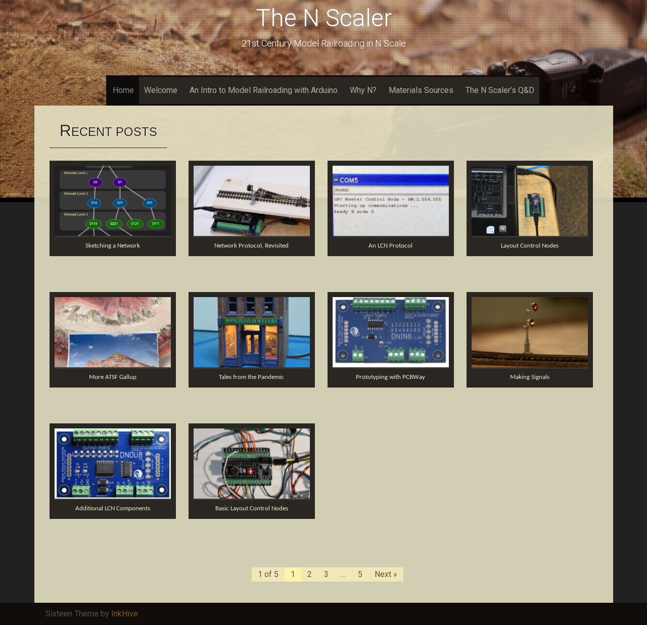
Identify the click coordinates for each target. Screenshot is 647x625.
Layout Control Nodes (530, 246)
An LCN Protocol (390, 246)
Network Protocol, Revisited (251, 246)
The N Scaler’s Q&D (500, 90)
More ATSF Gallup (112, 377)
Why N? (363, 90)
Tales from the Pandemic (251, 377)
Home (123, 90)
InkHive (124, 613)
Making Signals (529, 377)
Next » (386, 574)
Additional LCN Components (112, 508)
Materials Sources (421, 90)
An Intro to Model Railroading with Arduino (264, 90)
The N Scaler (324, 18)
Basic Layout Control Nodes (251, 508)
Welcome (160, 90)
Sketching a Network (112, 246)
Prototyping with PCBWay (390, 377)
